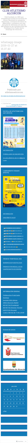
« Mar (5, 411)
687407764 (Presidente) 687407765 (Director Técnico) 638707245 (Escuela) (12, 307)
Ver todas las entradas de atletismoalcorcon (13, 96)
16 (13, 399)
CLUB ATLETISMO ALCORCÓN (14, 12)
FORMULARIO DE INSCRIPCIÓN (13, 154)
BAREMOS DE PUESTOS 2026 (12, 263)
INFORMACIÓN (8, 150)
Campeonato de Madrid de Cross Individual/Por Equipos (15, 104)
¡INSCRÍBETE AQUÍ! (9, 217)
